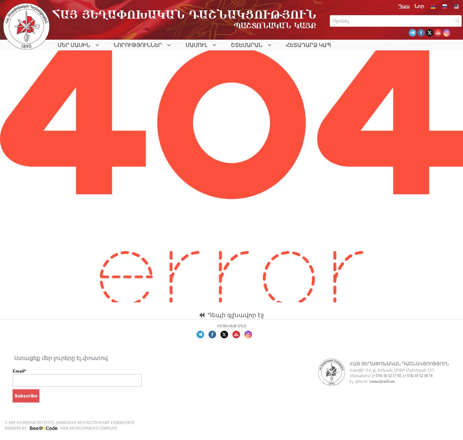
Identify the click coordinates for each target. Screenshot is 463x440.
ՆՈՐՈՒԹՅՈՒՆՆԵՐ (138, 45)
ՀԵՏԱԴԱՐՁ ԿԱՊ (308, 45)
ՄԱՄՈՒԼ (196, 45)
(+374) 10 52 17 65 (386, 376)
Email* (19, 371)
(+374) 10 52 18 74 (417, 376)
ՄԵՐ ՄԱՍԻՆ (74, 45)
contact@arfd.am (382, 381)
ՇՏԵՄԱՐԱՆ (246, 45)
